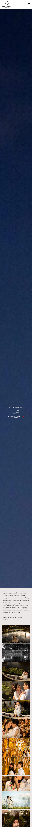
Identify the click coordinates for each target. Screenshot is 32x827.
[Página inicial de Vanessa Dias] (6, 4)
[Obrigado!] (11, 641)
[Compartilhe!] (16, 641)
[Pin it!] (21, 641)
